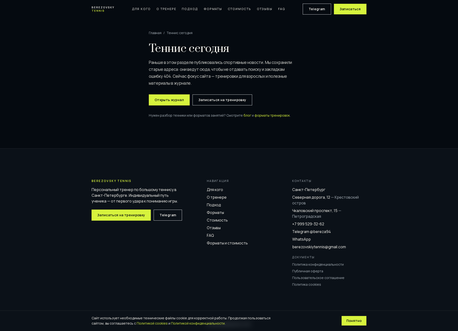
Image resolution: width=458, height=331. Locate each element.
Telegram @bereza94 (311, 231)
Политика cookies (306, 284)
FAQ (281, 9)
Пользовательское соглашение (318, 277)
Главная (155, 33)
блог (247, 115)
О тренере (166, 9)
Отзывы (264, 9)
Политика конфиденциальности (318, 264)
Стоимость (239, 9)
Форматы (213, 9)
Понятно (354, 320)
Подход (190, 9)
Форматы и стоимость (227, 243)
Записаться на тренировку (222, 100)
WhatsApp (301, 239)
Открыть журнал (169, 100)
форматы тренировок (272, 115)
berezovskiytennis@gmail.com (319, 246)
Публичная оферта (307, 271)
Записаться (350, 9)
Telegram (317, 9)
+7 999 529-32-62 (308, 224)
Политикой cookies (152, 323)
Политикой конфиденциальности (198, 323)
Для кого (141, 9)
